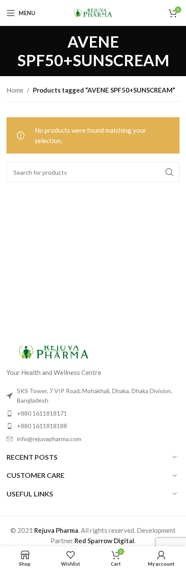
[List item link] (93, 413)
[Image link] (54, 351)
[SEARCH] (170, 172)
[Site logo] (93, 12)
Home (14, 90)
